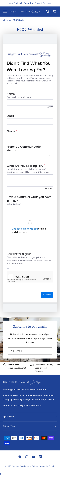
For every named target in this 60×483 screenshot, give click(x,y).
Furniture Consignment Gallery (25, 466)
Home (8, 20)
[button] (5, 11)
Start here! (36, 405)
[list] (30, 368)
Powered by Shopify (47, 466)
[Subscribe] (48, 351)
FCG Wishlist (18, 20)
